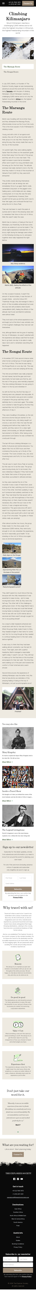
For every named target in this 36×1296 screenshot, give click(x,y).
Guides (18, 1240)
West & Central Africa (18, 1219)
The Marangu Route (12, 66)
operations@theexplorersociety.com (18, 1197)
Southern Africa (18, 1212)
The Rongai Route (11, 71)
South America (18, 1222)
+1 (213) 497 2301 (18, 1194)
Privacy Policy (18, 1247)
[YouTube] (18, 1179)
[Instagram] (21, 1179)
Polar (18, 1225)
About (18, 1237)
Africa (18, 99)
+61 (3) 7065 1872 (18, 1190)
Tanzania (9, 91)
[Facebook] (14, 1179)
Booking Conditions (18, 1244)
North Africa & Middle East (18, 1215)
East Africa (18, 1209)
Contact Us (28, 3)
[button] (4, 3)
